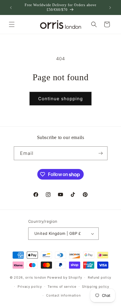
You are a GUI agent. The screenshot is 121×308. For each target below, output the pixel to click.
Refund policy (99, 277)
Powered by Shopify (64, 277)
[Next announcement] (110, 7)
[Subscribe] (100, 153)
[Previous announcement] (10, 7)
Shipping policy (95, 286)
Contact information (63, 295)
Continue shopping (60, 98)
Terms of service (62, 286)
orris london (35, 277)
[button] (11, 24)
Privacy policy (30, 286)
